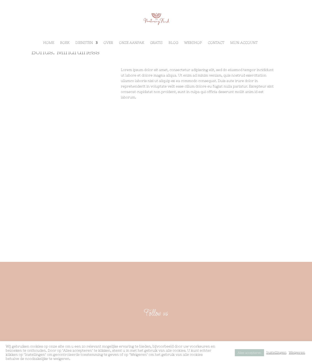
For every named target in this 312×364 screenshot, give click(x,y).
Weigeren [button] (297, 352)
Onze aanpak (131, 43)
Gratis (156, 43)
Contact (216, 43)
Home (48, 43)
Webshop (193, 43)
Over (108, 43)
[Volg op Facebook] (150, 327)
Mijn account (244, 43)
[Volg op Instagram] (161, 327)
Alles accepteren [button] (249, 352)
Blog (173, 43)
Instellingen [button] (276, 352)
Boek (64, 43)
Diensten (84, 43)
